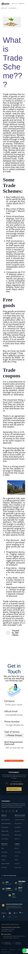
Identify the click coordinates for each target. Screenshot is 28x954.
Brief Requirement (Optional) (13, 743)
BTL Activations (4, 827)
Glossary (3, 859)
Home (2, 3)
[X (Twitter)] (6, 811)
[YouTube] (16, 811)
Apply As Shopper (5, 863)
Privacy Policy (18, 867)
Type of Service (11, 731)
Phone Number (12, 721)
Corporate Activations (20, 819)
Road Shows (17, 831)
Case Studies (4, 852)
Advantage (3, 856)
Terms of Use (4, 949)
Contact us (4, 8)
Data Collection (4, 838)
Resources (21, 3)
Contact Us (17, 863)
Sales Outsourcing (5, 819)
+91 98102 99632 (16, 784)
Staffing (16, 859)
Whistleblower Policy (5, 952)
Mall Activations (18, 823)
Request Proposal (13, 789)
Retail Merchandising (6, 823)
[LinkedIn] (2, 811)
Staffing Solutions (5, 835)
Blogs (2, 848)
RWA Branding (18, 835)
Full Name (9, 701)
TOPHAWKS (14, 772)
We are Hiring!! (13, 8)
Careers (16, 856)
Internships (4, 867)
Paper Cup (17, 838)
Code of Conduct (21, 949)
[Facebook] (9, 811)
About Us (17, 848)
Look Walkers (18, 827)
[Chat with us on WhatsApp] (24, 950)
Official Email (11, 711)
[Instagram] (13, 811)
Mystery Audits (4, 831)
